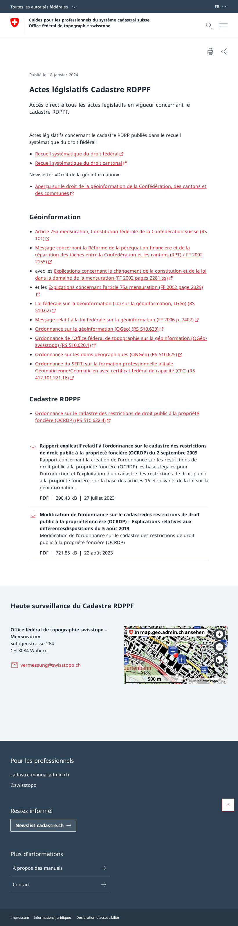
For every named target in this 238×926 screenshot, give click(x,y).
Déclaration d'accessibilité (97, 917)
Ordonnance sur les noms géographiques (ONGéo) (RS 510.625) (106, 354)
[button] (228, 804)
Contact (21, 884)
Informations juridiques (53, 917)
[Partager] (224, 51)
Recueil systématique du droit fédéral (76, 154)
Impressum (19, 917)
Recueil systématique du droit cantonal (78, 163)
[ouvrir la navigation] (223, 26)
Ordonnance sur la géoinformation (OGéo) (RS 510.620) (96, 329)
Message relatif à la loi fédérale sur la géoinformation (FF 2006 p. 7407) (114, 319)
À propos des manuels (38, 868)
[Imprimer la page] (210, 51)
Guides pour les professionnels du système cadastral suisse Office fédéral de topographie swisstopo (90, 22)
